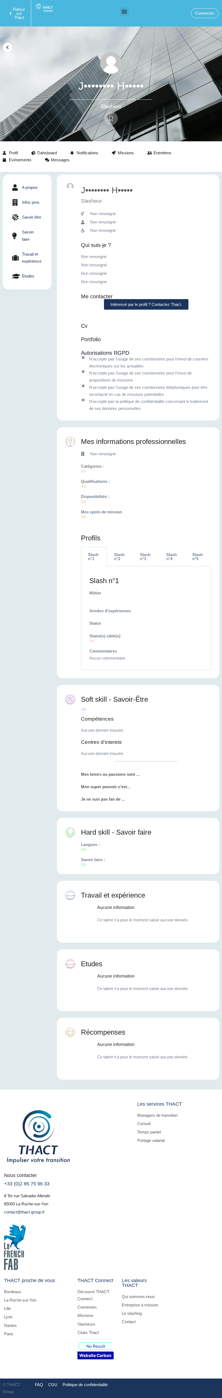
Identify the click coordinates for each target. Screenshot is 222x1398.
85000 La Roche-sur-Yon (26, 1204)
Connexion (204, 13)
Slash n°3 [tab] (145, 556)
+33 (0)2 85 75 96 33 (27, 1183)
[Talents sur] (83, 517)
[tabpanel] (146, 618)
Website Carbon (95, 1355)
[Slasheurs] (83, 486)
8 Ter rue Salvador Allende (27, 1195)
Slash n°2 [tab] (119, 556)
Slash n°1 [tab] (93, 556)
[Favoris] (111, 118)
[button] (124, 11)
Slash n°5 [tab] (197, 556)
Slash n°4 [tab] (171, 556)
